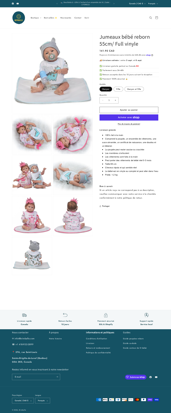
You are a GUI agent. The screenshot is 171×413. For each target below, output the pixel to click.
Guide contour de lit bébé (135, 347)
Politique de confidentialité (98, 352)
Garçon (105, 89)
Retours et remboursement (98, 347)
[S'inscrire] (57, 377)
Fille (118, 89)
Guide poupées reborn (133, 338)
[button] (35, 18)
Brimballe (22, 410)
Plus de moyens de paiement (129, 124)
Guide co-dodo (130, 343)
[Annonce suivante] (114, 3)
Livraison (90, 343)
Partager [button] (106, 206)
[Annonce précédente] (57, 3)
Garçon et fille (134, 89)
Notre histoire (55, 338)
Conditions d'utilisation (96, 338)
